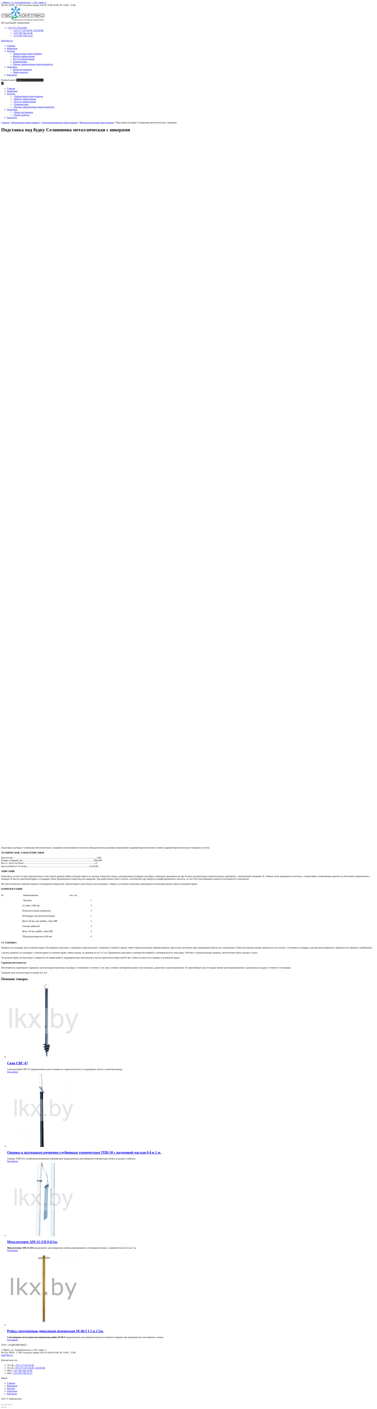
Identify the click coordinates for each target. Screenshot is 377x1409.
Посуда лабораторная (23, 59)
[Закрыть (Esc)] (2, 1404)
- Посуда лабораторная (24, 101)
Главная (5, 122)
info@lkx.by (7, 40)
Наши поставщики (22, 69)
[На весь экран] (8, 1404)
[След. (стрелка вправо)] (5, 1407)
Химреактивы (20, 61)
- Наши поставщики (23, 112)
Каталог (11, 1388)
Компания (12, 1386)
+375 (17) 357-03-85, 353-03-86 (28, 30)
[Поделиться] (5, 1404)
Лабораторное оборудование (27, 53)
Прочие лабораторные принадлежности (33, 64)
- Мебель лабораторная (24, 99)
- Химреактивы (20, 104)
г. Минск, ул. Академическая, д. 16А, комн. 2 (23, 2)
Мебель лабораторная (24, 56)
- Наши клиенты (21, 115)
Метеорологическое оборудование (97, 122)
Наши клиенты (20, 72)
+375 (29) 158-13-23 (23, 35)
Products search (8, 80)
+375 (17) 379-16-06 (17, 28)
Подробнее (12, 1072)
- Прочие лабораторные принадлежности (33, 107)
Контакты (12, 1394)
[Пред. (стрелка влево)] (2, 1407)
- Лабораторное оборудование (28, 96)
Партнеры (12, 1391)
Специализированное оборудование (59, 122)
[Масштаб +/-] (11, 1404)
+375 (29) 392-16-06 (23, 33)
